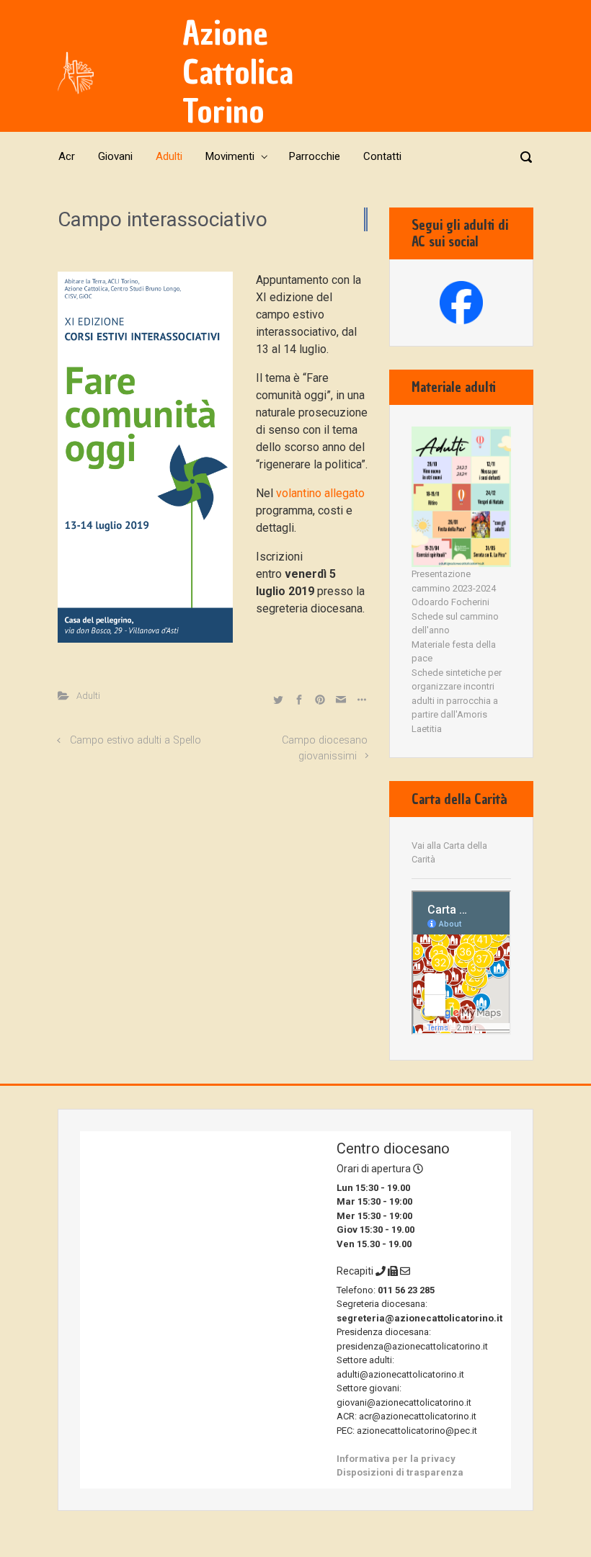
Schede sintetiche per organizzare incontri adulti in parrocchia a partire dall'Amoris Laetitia (457, 700)
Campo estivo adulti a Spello (135, 740)
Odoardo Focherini (450, 602)
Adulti (88, 695)
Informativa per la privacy (396, 1458)
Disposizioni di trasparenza (400, 1472)
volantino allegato (320, 493)
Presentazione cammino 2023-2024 (454, 581)
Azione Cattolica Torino (237, 72)
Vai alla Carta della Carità (449, 852)
